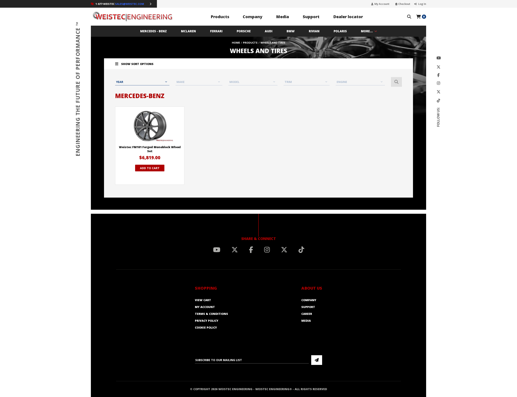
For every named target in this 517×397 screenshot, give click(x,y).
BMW (291, 31)
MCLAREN (188, 31)
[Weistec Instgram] (438, 83)
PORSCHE (244, 31)
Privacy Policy (206, 321)
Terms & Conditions (211, 314)
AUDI (268, 31)
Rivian (314, 31)
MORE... (367, 31)
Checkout (404, 4)
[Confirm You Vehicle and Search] (396, 82)
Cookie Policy (206, 327)
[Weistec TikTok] (438, 101)
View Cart (203, 300)
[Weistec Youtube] (438, 58)
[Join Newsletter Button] (316, 360)
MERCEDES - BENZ (153, 31)
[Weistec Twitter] (438, 67)
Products (220, 16)
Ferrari (216, 31)
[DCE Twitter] (438, 92)
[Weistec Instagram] (267, 249)
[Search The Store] (409, 17)
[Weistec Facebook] (438, 75)
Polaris (340, 31)
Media (282, 16)
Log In (422, 4)
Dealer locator (348, 16)
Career (306, 314)
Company (252, 16)
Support (311, 16)
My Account (381, 4)
